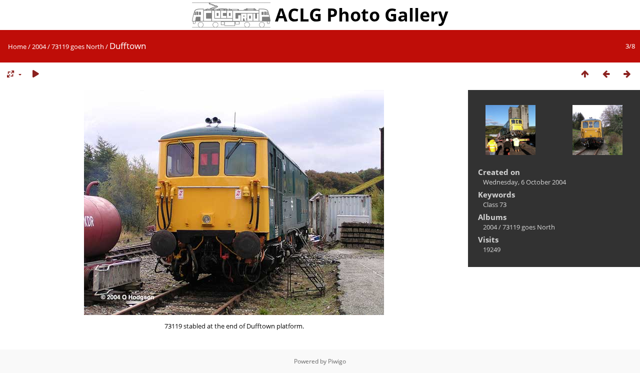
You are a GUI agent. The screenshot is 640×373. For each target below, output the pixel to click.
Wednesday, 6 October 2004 (524, 182)
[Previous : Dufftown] (606, 74)
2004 (39, 46)
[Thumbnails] (585, 74)
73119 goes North (78, 46)
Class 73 (494, 204)
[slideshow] (35, 74)
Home (17, 46)
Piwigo (337, 361)
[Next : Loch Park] (627, 74)
